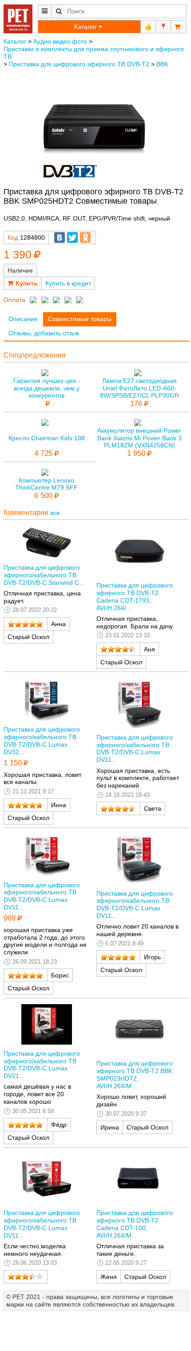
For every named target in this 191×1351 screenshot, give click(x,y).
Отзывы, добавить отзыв (43, 333)
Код (13, 237)
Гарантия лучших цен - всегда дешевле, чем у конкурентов (46, 388)
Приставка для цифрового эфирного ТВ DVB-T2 (79, 64)
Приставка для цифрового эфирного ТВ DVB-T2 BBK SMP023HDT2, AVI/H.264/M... (134, 1074)
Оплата (14, 299)
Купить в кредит (68, 283)
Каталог (15, 41)
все (55, 512)
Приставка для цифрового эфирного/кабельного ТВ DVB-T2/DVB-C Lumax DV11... (134, 748)
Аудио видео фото (60, 41)
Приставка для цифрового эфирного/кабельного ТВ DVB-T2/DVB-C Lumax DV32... (42, 740)
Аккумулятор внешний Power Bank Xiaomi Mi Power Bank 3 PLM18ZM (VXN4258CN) (139, 438)
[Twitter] (72, 237)
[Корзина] (179, 26)
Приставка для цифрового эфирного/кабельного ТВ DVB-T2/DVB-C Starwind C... (44, 575)
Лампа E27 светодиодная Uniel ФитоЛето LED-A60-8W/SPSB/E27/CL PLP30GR (139, 388)
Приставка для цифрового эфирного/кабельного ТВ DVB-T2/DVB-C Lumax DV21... (42, 1064)
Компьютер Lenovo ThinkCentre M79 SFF (46, 484)
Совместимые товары (79, 318)
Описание (23, 318)
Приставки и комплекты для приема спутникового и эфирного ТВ (94, 52)
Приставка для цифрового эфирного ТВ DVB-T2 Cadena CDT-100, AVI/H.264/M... (134, 1223)
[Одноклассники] (85, 237)
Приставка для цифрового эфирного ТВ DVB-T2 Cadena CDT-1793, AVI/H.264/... (134, 596)
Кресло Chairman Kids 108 (46, 438)
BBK (162, 64)
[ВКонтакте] (59, 237)
